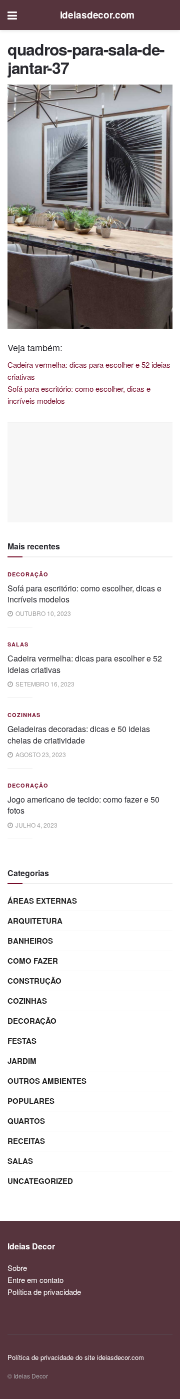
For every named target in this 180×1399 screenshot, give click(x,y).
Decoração (28, 574)
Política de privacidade (44, 1291)
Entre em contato (36, 1279)
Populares (31, 1100)
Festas (22, 1040)
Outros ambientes (47, 1080)
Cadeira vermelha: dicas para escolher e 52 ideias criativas (85, 663)
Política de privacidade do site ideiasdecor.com (76, 1357)
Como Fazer (33, 960)
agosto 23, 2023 (40, 754)
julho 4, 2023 (36, 825)
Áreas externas (42, 900)
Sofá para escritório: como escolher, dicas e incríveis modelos (85, 593)
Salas (18, 644)
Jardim (22, 1060)
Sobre (17, 1267)
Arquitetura (35, 920)
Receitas (26, 1140)
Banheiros (30, 940)
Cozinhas (24, 715)
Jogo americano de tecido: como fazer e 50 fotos (84, 805)
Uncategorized (40, 1180)
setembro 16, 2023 (44, 683)
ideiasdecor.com (97, 15)
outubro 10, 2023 (42, 613)
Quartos (26, 1120)
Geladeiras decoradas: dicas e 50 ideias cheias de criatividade (79, 734)
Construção (35, 980)
